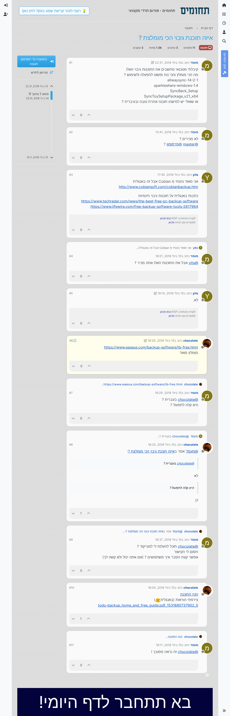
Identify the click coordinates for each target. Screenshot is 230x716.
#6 (71, 340)
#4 (71, 256)
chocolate (190, 340)
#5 (71, 293)
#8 (71, 444)
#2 (71, 132)
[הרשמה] (6, 14)
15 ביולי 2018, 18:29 (168, 393)
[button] (224, 710)
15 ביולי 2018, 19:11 (168, 645)
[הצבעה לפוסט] (89, 114)
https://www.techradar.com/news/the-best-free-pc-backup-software (139, 201)
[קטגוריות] (224, 14)
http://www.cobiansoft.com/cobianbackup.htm (158, 186)
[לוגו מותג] (195, 10)
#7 (71, 393)
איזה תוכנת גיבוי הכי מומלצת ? (151, 451)
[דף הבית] (224, 5)
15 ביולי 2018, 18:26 (161, 340)
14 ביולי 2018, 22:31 (168, 62)
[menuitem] (6, 5)
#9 (71, 539)
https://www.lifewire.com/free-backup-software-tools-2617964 (144, 206)
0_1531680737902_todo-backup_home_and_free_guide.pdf (148, 605)
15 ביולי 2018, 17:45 (170, 174)
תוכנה (204, 47)
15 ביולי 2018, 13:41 (168, 132)
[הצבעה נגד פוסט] (73, 114)
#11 (71, 645)
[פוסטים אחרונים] (224, 23)
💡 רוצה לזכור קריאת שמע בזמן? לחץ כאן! (54, 11)
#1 (70, 62)
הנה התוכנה (189, 594)
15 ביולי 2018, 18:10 (171, 293)
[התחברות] (6, 5)
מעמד (194, 62)
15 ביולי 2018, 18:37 (168, 539)
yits (195, 174)
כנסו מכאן (165, 218)
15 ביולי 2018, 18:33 (161, 444)
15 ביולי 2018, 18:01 (168, 256)
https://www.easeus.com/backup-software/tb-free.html (151, 347)
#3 (71, 174)
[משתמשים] (224, 32)
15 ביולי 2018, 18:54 (161, 587)
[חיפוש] (224, 41)
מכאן (171, 222)
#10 (71, 587)
